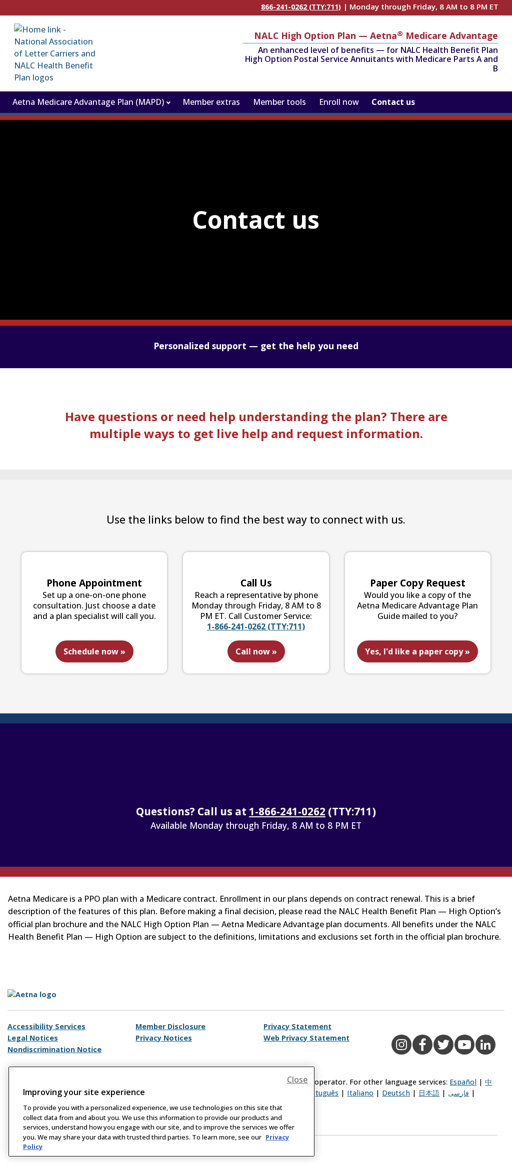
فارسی (458, 1093)
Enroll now (339, 101)
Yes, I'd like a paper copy (417, 651)
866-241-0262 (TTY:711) (301, 6)
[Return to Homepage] (56, 53)
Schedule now (95, 651)
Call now (256, 651)
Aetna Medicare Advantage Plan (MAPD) (88, 101)
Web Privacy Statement (307, 1038)
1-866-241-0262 (287, 811)
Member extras (211, 101)
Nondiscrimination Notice (55, 1049)
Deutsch (396, 1093)
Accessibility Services (47, 1026)
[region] (161, 1111)
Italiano (360, 1093)
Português (320, 1093)
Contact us (393, 101)
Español (463, 1082)
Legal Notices (33, 1038)
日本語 (429, 1093)
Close (297, 1079)
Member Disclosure (171, 1026)
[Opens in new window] (50, 994)
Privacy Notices (164, 1038)
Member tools (279, 101)
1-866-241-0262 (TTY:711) (256, 626)
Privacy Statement (298, 1026)
